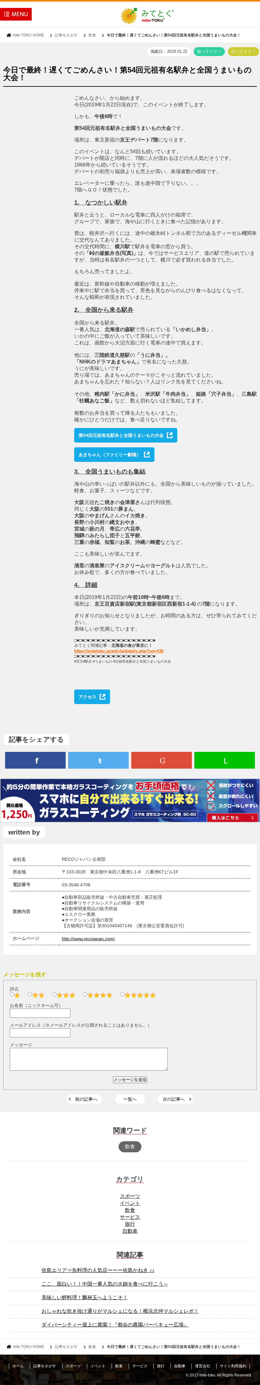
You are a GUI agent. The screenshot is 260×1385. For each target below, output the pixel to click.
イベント (130, 1203)
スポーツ (130, 1196)
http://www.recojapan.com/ (88, 938)
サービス (130, 1217)
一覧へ (130, 1099)
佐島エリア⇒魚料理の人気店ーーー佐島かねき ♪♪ (98, 1270)
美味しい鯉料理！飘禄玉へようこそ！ (85, 1297)
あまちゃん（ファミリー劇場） (110, 454)
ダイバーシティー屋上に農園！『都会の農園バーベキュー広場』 (115, 1324)
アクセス (87, 696)
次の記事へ (174, 1099)
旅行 (130, 1224)
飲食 (92, 35)
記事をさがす (66, 35)
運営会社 (202, 1366)
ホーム (18, 1366)
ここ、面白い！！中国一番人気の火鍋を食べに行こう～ (105, 1284)
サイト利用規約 (233, 1366)
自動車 (130, 1231)
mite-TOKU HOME (28, 35)
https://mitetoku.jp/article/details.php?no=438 (118, 651)
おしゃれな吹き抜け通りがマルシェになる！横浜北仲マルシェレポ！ (120, 1311)
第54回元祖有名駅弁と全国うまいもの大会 (121, 435)
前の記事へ (86, 1099)
